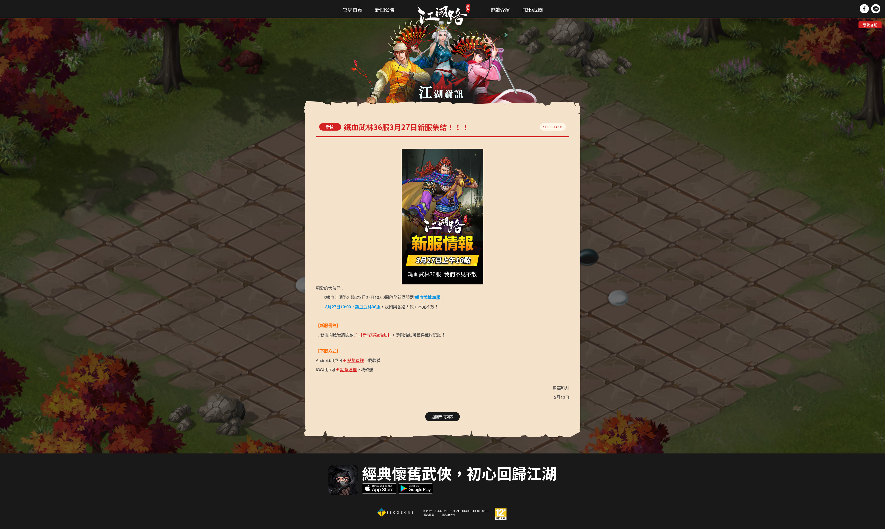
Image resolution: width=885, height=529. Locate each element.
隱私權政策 (448, 515)
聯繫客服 (870, 25)
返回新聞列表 (442, 416)
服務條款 (428, 515)
